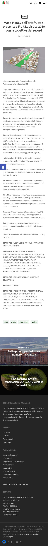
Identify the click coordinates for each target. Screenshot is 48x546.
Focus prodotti (8, 439)
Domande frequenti (10, 455)
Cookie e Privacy (9, 471)
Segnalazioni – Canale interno (13, 462)
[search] (30, 2)
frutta (13, 322)
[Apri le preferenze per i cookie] (4, 543)
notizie (34, 322)
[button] (3, 167)
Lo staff (6, 436)
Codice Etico (7, 458)
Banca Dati (7, 442)
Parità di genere (8, 465)
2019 (6, 322)
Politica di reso (8, 478)
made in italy (23, 322)
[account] (35, 2)
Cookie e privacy (23, 534)
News (24, 17)
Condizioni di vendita (10, 475)
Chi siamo (6, 432)
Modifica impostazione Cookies (15, 484)
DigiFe (11, 537)
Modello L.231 (8, 468)
